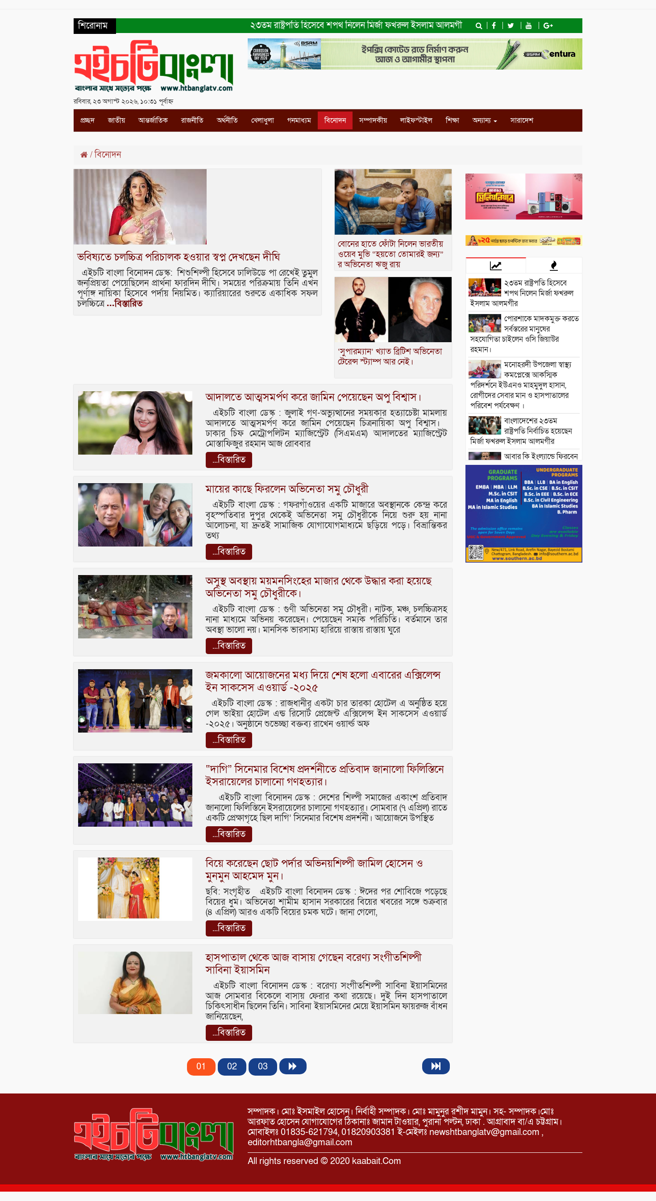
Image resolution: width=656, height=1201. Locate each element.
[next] (293, 1066)
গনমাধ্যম (299, 120)
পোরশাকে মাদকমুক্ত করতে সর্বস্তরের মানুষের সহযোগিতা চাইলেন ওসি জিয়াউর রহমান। (524, 334)
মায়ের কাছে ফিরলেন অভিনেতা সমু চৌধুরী (287, 489)
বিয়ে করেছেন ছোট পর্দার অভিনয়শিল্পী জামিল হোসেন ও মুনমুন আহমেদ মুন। (314, 870)
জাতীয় (116, 120)
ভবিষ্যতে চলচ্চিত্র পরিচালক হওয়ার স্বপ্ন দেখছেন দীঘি (178, 257)
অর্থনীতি (227, 120)
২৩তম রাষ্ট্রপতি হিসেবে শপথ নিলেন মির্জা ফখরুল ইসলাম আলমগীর (339, 25)
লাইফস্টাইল (416, 120)
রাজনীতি (192, 120)
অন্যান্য (483, 120)
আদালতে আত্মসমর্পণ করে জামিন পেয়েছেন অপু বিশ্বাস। (314, 397)
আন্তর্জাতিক (153, 120)
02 (232, 1067)
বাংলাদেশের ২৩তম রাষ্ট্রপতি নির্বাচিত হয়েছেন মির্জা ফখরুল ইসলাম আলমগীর (521, 431)
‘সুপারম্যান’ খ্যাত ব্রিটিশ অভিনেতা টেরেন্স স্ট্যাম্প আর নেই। (390, 357)
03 (263, 1067)
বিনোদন (335, 120)
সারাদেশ (522, 120)
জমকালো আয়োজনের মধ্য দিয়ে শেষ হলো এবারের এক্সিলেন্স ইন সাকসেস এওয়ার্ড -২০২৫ (323, 681)
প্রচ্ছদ (87, 120)
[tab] (496, 265)
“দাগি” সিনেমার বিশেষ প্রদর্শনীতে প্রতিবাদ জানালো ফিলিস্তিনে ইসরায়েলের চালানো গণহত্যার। (325, 775)
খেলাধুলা (262, 120)
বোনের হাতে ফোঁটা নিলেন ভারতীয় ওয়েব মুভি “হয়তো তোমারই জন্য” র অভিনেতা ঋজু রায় (391, 254)
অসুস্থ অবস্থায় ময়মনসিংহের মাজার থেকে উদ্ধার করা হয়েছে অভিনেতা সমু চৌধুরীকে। (319, 587)
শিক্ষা (452, 120)
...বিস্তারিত (124, 304)
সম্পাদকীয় (373, 120)
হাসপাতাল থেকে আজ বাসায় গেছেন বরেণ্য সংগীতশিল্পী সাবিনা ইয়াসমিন (314, 964)
